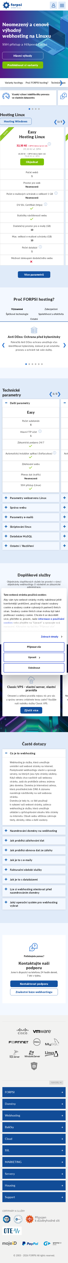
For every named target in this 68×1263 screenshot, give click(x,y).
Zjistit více (31, 710)
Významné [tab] (17, 309)
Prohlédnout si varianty (22, 65)
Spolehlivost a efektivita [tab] (51, 314)
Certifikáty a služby (13, 1210)
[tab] (30, 403)
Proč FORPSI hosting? (37, 82)
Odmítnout (34, 667)
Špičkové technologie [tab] (17, 314)
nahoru (55, 1082)
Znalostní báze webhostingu (34, 992)
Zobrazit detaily (49, 636)
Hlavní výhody (22, 55)
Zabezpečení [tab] (51, 309)
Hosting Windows (16, 121)
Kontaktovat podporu (34, 983)
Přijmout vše (34, 646)
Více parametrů (34, 274)
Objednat (32, 162)
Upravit (32, 657)
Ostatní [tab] (34, 318)
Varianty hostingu (14, 82)
